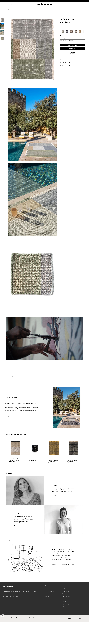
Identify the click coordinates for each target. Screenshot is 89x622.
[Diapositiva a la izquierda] (61, 31)
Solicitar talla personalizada (65, 41)
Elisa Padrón (63, 25)
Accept (69, 618)
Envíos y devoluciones (66, 604)
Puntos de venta (72, 48)
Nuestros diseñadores (49, 591)
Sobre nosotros (48, 588)
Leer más (54, 495)
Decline (80, 618)
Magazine (47, 594)
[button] (7, 4)
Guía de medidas (82, 35)
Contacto (63, 588)
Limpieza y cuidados (66, 596)
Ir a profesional (73, 4)
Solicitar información (72, 45)
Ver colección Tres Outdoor (10, 416)
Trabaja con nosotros (49, 599)
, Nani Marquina (69, 25)
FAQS (63, 606)
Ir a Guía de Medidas (56, 567)
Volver (9, 9)
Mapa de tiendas (65, 591)
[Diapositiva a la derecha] (83, 31)
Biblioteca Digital (65, 594)
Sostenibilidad (48, 596)
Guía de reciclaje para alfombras (68, 599)
